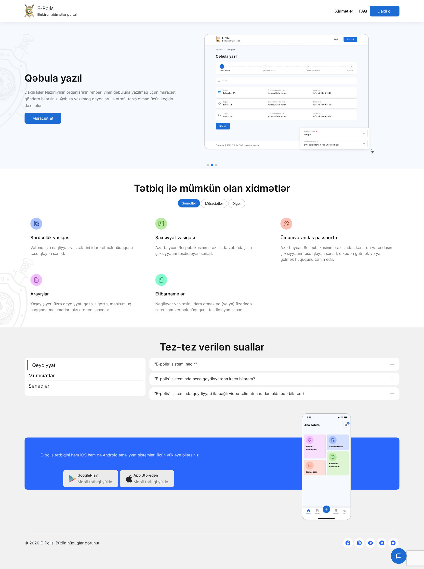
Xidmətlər (344, 11)
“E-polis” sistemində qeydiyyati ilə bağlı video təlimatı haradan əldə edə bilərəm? (229, 393)
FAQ (363, 11)
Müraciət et (42, 118)
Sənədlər (189, 203)
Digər (236, 203)
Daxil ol (385, 11)
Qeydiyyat (43, 365)
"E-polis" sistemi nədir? (175, 364)
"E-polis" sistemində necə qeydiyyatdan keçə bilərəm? (204, 378)
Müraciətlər (214, 203)
